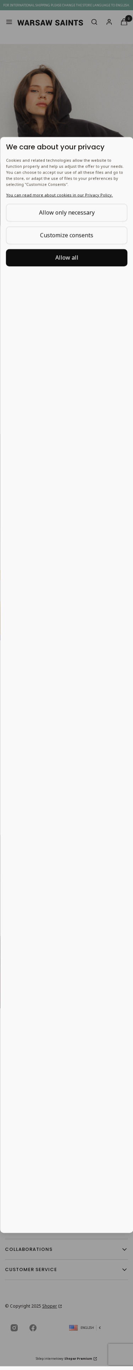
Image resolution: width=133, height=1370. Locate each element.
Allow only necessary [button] (66, 212)
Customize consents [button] (66, 235)
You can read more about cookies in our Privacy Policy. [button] (59, 194)
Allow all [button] (66, 257)
